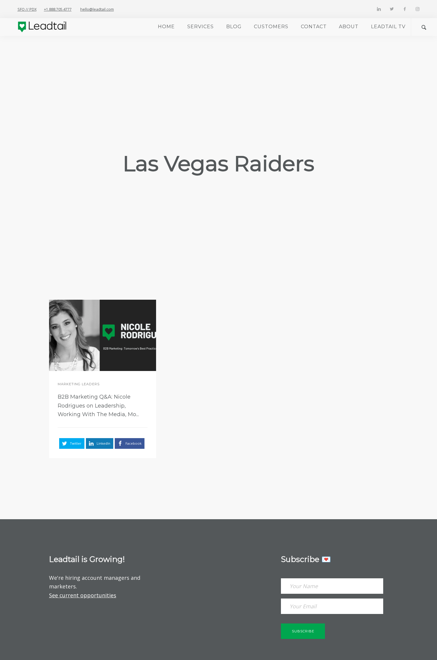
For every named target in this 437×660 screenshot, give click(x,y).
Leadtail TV (388, 26)
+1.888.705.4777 (58, 9)
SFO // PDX (27, 9)
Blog (234, 26)
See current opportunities (82, 595)
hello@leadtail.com (97, 9)
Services (200, 26)
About (349, 26)
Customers (271, 26)
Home (166, 26)
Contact (314, 26)
